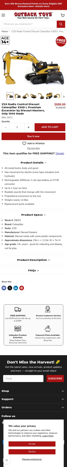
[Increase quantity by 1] (29, 127)
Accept (32, 443)
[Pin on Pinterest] (21, 288)
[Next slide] (63, 96)
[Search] (61, 24)
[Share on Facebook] (4, 288)
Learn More (47, 435)
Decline (32, 451)
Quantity (6, 121)
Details (60, 153)
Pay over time (33, 148)
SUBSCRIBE (55, 378)
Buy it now (33, 136)
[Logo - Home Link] (33, 15)
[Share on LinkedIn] (15, 288)
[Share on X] (9, 288)
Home (5, 31)
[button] (10, 96)
